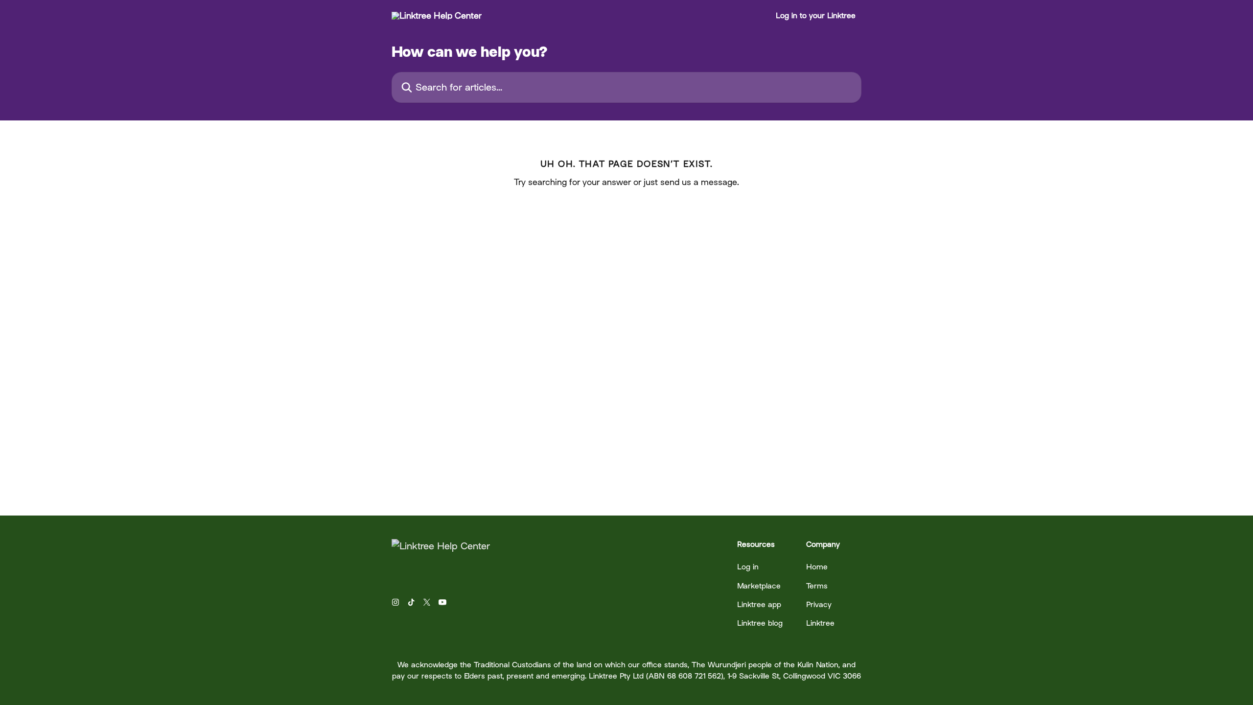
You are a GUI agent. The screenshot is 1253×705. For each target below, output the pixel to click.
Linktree (820, 623)
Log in (748, 566)
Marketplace (759, 585)
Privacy (819, 604)
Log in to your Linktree (816, 15)
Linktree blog (760, 623)
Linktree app (759, 604)
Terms (817, 585)
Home (817, 566)
